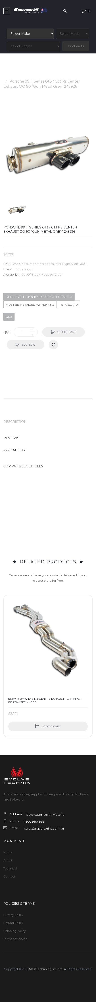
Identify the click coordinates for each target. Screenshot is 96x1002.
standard (69, 304)
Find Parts (76, 46)
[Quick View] (9, 617)
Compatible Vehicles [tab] (23, 466)
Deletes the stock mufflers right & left (39, 297)
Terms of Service (15, 939)
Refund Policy (13, 923)
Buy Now (28, 344)
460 (9, 317)
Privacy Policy (13, 915)
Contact (9, 876)
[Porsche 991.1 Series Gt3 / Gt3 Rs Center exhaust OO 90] (17, 209)
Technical (10, 868)
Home (8, 76)
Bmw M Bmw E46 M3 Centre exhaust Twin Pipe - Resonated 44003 (45, 700)
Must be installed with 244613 (30, 304)
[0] (83, 10)
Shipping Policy (14, 931)
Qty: (6, 332)
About (7, 860)
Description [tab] (15, 422)
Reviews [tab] (11, 438)
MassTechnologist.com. (46, 969)
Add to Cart (66, 332)
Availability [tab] (14, 450)
